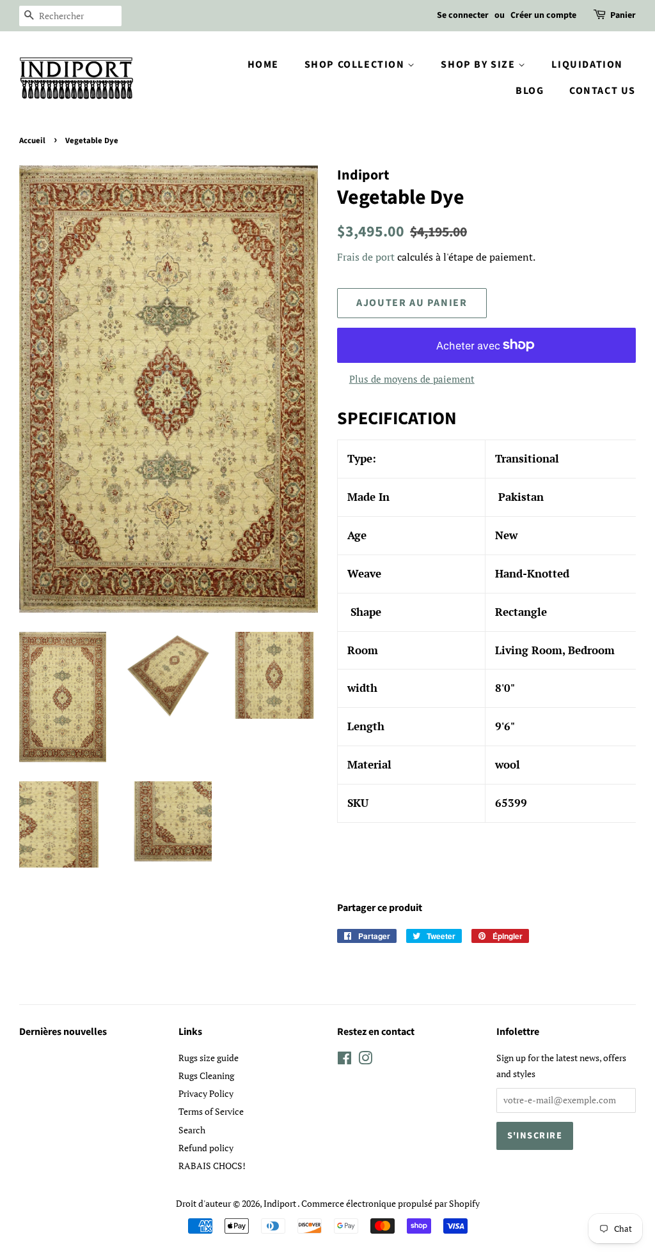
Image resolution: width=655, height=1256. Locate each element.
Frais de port (366, 257)
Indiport (280, 1203)
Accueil (32, 140)
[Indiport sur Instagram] (365, 1060)
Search (191, 1130)
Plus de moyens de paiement (412, 378)
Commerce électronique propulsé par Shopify (390, 1203)
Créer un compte (543, 15)
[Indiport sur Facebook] (344, 1060)
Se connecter (463, 15)
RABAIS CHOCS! (212, 1166)
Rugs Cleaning (206, 1075)
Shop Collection (356, 64)
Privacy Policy (205, 1093)
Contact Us (602, 91)
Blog (530, 91)
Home (263, 64)
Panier (623, 15)
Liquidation (587, 64)
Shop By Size (479, 64)
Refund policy (205, 1148)
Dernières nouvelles (63, 1032)
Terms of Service (211, 1111)
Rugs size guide (208, 1058)
